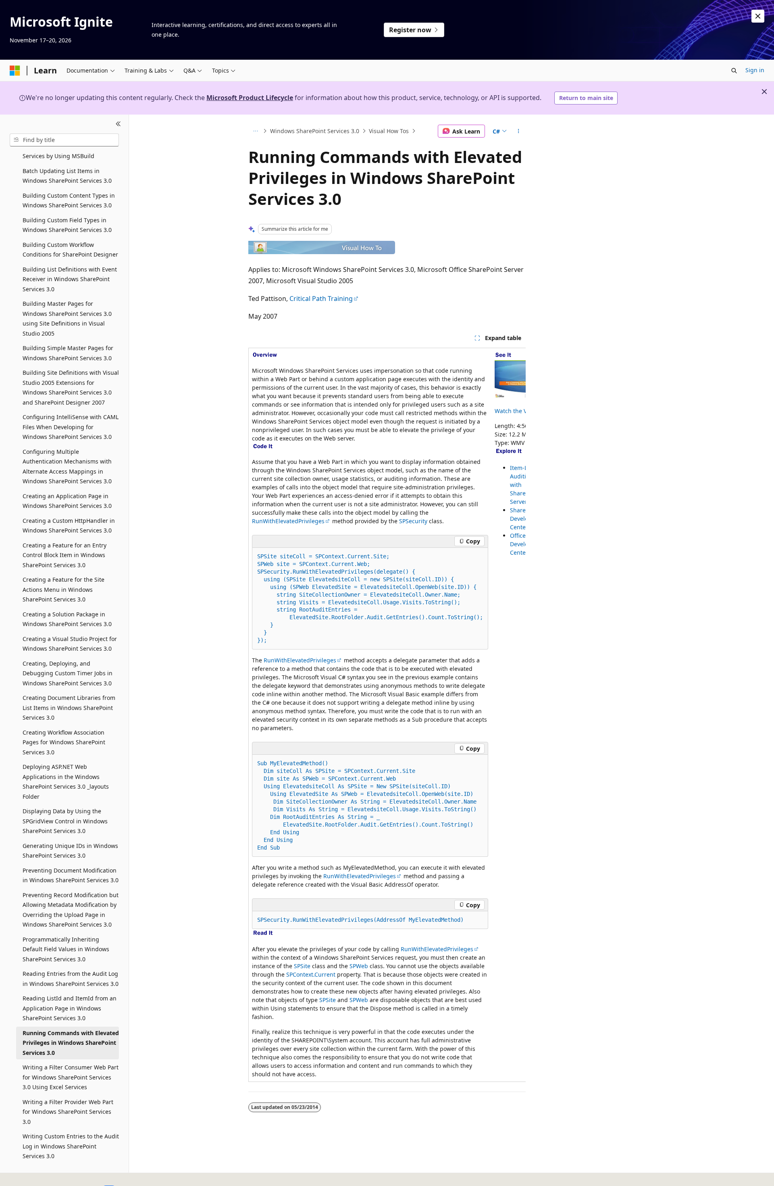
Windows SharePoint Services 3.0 (314, 131)
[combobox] (64, 140)
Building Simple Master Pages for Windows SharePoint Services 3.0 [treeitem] (68, 353)
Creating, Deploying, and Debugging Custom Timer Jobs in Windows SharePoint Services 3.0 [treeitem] (67, 673)
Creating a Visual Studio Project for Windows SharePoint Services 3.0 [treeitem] (70, 644)
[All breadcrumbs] (255, 131)
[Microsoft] (15, 70)
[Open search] (734, 70)
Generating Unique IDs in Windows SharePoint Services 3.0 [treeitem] (70, 851)
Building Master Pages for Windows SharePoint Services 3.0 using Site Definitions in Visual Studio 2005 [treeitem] (67, 318)
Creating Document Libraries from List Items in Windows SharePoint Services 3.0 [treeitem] (69, 707)
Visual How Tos (389, 131)
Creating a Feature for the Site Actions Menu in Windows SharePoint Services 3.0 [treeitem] (63, 589)
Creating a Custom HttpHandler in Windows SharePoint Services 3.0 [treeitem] (69, 526)
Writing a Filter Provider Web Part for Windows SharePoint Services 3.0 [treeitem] (68, 1111)
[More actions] (519, 131)
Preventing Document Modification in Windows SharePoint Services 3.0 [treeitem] (71, 875)
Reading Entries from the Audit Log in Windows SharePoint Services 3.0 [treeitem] (71, 979)
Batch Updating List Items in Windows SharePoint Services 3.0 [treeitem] (67, 176)
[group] (387, 715)
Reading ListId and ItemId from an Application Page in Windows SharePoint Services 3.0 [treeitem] (70, 1008)
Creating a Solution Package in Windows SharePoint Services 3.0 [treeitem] (67, 619)
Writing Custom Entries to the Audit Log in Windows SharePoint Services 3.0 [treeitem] (71, 1146)
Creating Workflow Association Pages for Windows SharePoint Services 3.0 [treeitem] (64, 742)
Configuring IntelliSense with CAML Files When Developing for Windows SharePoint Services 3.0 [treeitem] (71, 427)
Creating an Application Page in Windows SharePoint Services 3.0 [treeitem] (67, 501)
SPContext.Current (310, 974)
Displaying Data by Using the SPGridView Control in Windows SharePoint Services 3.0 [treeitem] (65, 821)
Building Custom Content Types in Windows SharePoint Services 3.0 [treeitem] (69, 200)
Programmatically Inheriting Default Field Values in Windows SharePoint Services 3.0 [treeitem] (66, 949)
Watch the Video (517, 411)
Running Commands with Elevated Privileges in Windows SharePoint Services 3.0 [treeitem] (71, 1043)
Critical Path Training (321, 298)
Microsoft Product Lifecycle (249, 97)
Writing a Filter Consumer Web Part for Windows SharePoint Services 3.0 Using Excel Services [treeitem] (71, 1077)
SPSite (302, 966)
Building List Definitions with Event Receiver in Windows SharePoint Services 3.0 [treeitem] (70, 279)
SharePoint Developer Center (524, 518)
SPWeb (359, 966)
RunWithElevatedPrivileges (288, 521)
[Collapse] (118, 124)
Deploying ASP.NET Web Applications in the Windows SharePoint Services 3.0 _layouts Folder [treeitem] (66, 781)
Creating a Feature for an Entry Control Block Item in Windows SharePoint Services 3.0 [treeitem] (64, 555)
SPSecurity (413, 521)
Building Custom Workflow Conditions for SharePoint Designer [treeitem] (70, 250)
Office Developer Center (523, 544)
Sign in (754, 70)
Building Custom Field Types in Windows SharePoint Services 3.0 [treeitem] (67, 225)
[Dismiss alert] (757, 16)
